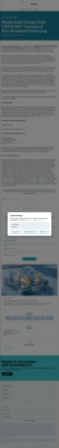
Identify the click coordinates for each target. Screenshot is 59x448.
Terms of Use (39, 220)
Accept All (15, 232)
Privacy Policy (30, 220)
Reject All (43, 232)
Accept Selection (30, 232)
